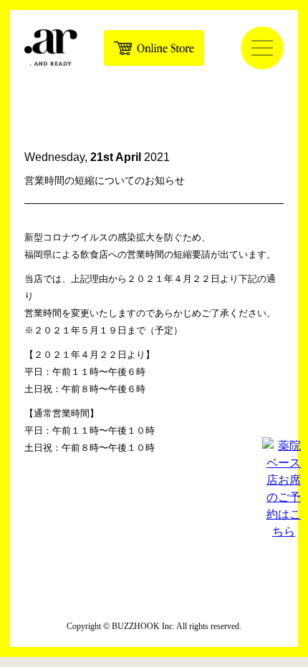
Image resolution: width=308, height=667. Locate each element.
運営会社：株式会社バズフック (154, 593)
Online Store (154, 48)
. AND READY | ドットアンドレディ (50, 47)
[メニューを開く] (262, 47)
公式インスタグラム (121, 524)
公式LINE (186, 524)
